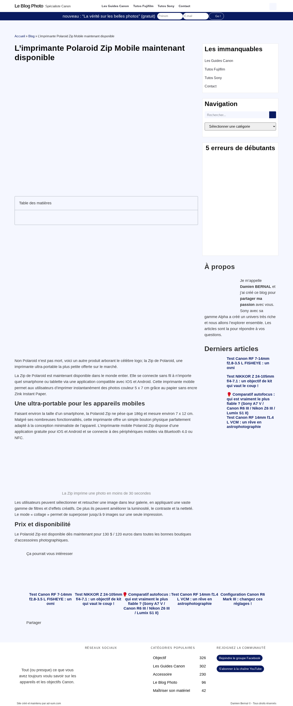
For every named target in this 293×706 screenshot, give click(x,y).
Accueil (20, 36)
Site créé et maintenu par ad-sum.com (39, 703)
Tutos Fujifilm (143, 6)
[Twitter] (102, 660)
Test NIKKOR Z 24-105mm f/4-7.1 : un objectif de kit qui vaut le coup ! (250, 381)
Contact (184, 6)
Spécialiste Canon (58, 6)
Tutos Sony (166, 6)
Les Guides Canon (115, 6)
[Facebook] (90, 660)
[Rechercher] (272, 114)
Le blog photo (29, 6)
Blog (31, 36)
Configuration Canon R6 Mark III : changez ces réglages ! (243, 599)
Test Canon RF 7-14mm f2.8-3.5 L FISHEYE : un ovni (248, 363)
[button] (273, 6)
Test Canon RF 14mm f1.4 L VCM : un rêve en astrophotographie (250, 422)
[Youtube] (114, 660)
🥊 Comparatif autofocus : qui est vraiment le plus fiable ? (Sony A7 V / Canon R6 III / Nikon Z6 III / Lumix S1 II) (251, 403)
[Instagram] (125, 660)
